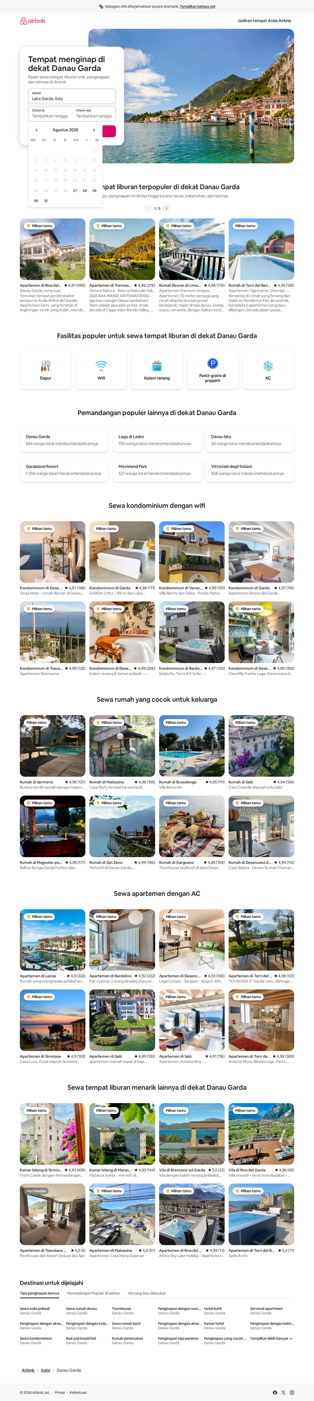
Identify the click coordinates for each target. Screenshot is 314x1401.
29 (94, 190)
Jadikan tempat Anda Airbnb (264, 20)
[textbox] (50, 116)
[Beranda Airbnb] (32, 21)
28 (85, 190)
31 (46, 201)
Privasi (60, 1392)
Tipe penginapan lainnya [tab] (39, 1293)
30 (36, 201)
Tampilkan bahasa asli (197, 6)
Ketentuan (78, 1392)
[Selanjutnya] (166, 208)
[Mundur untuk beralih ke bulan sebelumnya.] (36, 130)
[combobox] (72, 99)
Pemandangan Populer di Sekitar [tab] (93, 1293)
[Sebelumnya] (148, 208)
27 (75, 190)
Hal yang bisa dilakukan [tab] (147, 1293)
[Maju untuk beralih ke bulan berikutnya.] (93, 130)
